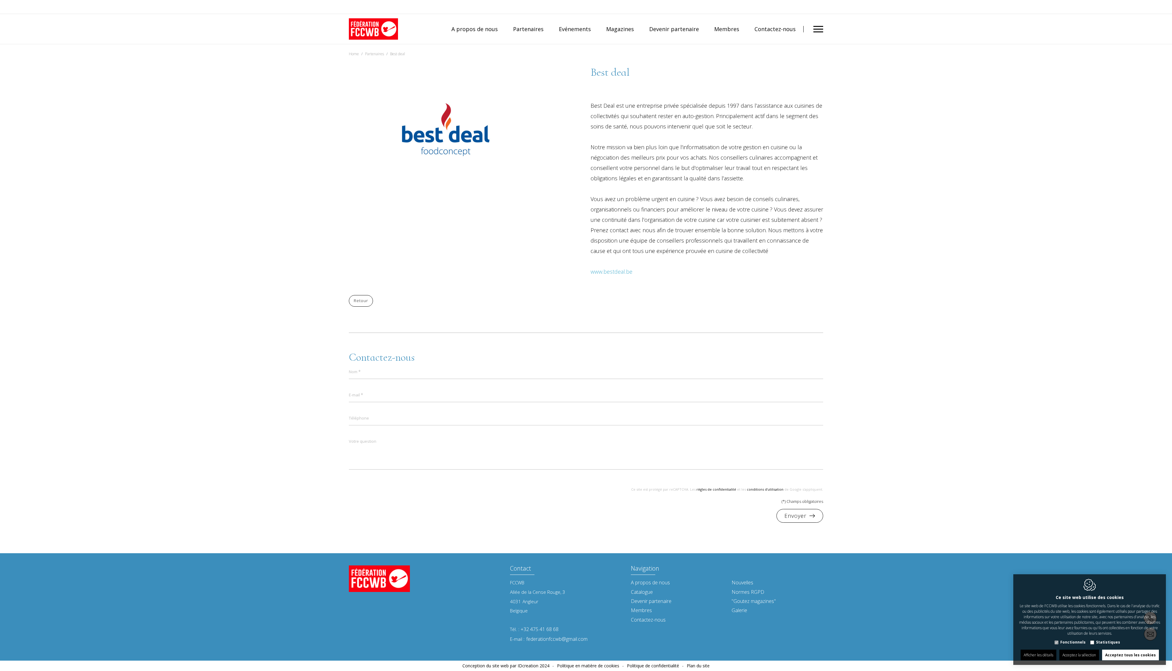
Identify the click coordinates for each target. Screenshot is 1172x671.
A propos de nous (474, 29)
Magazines (620, 29)
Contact (520, 568)
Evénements (575, 29)
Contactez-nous (775, 29)
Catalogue (642, 592)
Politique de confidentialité (653, 666)
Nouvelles (742, 582)
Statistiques (1108, 642)
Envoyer (795, 515)
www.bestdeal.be (611, 271)
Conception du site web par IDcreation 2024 (505, 666)
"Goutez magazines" (754, 601)
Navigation (645, 568)
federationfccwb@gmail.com (557, 639)
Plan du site (698, 666)
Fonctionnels (1073, 642)
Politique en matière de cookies (588, 666)
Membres (726, 29)
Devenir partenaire (674, 29)
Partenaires (528, 29)
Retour (361, 300)
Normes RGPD (748, 592)
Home (354, 53)
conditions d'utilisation (765, 489)
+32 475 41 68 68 (540, 629)
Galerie (739, 610)
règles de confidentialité (716, 489)
